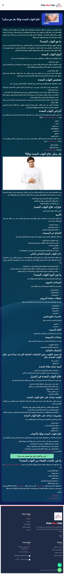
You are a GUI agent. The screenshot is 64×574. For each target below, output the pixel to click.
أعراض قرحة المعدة (53, 141)
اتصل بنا (28, 530)
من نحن (28, 521)
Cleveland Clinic (53, 498)
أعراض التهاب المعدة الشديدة (50, 117)
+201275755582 (23, 552)
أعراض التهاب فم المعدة (50, 150)
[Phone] (60, 565)
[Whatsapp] (60, 570)
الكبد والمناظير (58, 553)
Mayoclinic (55, 495)
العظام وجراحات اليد (57, 550)
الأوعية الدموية (58, 555)
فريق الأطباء (27, 524)
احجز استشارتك (40, 486)
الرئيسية (28, 519)
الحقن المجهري (58, 547)
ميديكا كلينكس (21, 486)
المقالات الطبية (26, 527)
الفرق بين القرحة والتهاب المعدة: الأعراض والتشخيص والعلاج (37, 451)
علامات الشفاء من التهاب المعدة (12, 464)
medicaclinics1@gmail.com (21, 555)
